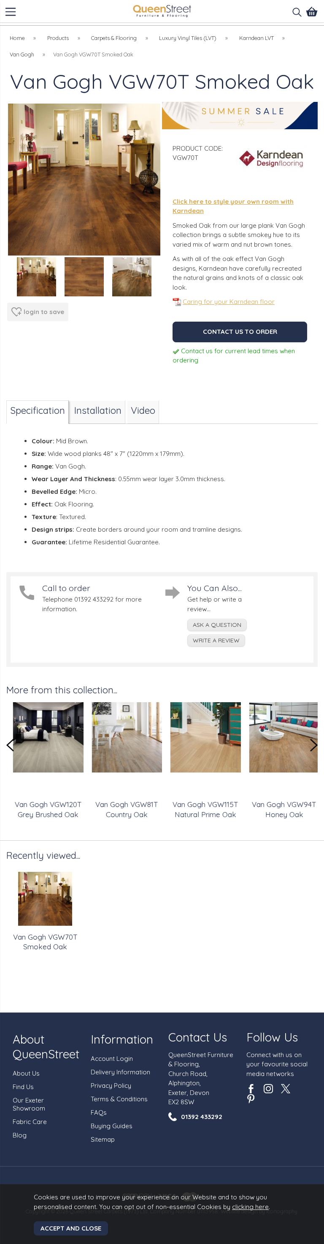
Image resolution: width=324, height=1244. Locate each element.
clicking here (250, 1207)
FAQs (99, 1112)
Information (122, 1039)
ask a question (217, 625)
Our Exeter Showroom (29, 1104)
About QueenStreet (46, 1046)
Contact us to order (240, 332)
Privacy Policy (111, 1085)
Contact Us (197, 1037)
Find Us (23, 1087)
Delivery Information (120, 1072)
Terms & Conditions (119, 1099)
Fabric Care (30, 1122)
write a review (216, 640)
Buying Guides (111, 1126)
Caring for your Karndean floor (229, 302)
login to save (44, 312)
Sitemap (103, 1139)
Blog (20, 1135)
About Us (26, 1073)
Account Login (112, 1059)
